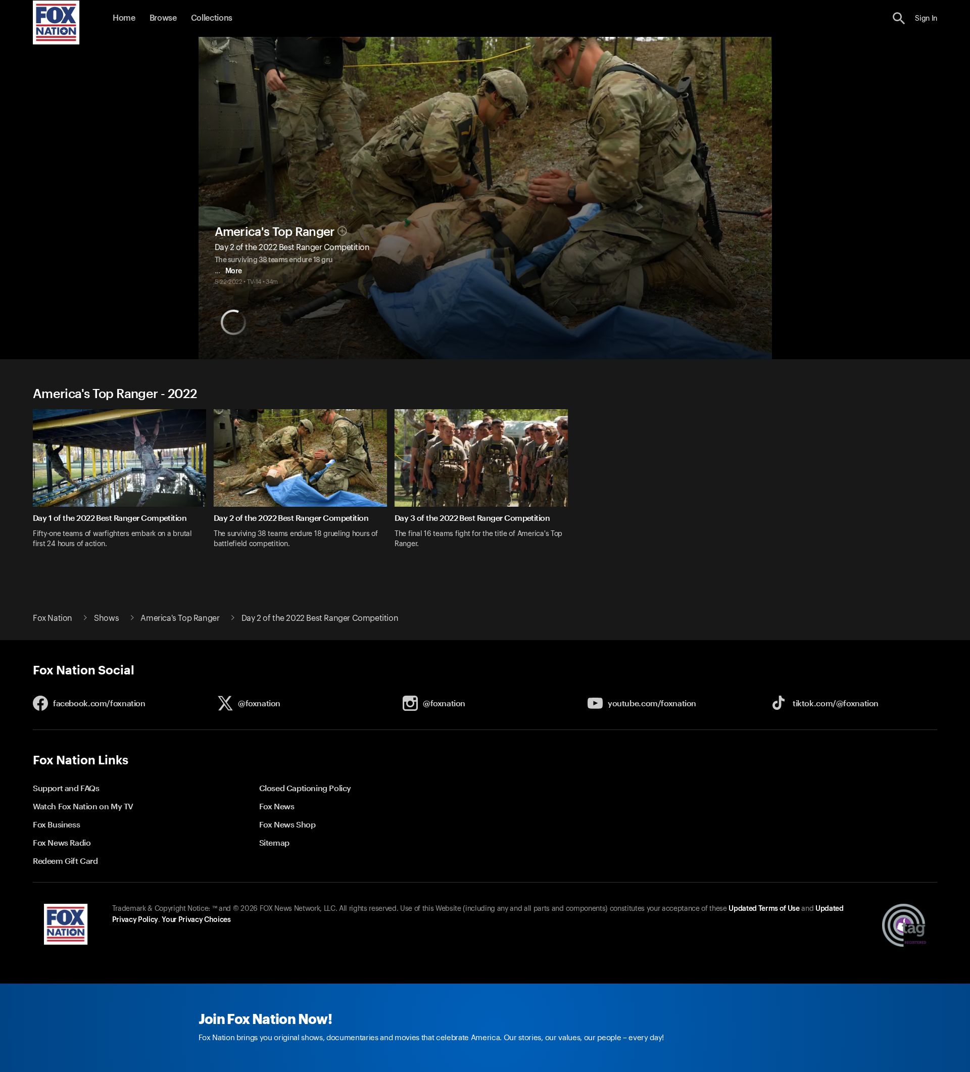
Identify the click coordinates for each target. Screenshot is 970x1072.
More (233, 271)
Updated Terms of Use (764, 908)
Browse (163, 18)
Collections (211, 18)
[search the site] (899, 18)
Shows (106, 618)
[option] (123, 485)
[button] (899, 18)
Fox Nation (52, 618)
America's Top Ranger (275, 232)
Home (124, 18)
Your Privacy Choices (196, 919)
